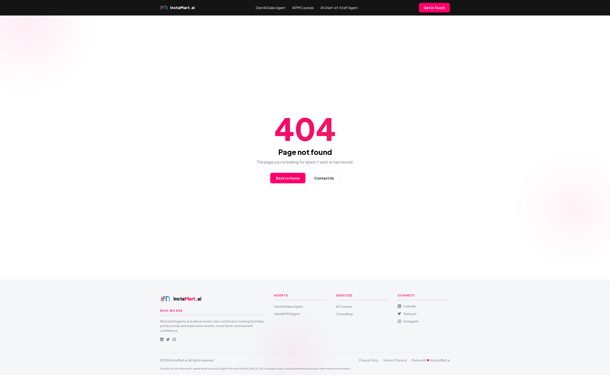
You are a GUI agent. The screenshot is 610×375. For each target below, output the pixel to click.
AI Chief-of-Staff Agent (339, 7)
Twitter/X (410, 314)
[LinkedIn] (161, 339)
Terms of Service (395, 360)
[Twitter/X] (168, 339)
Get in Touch (434, 7)
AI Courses (344, 306)
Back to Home (288, 178)
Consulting (344, 314)
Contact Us (324, 178)
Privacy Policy (368, 360)
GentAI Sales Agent (270, 7)
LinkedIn (409, 306)
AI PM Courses (303, 7)
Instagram (410, 321)
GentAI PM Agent (287, 314)
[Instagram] (174, 339)
